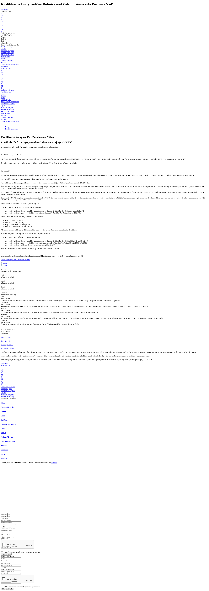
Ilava (3, 428)
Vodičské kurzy (6, 68)
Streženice (4, 450)
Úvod (7, 127)
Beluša (3, 411)
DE (2, 29)
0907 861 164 (5, 341)
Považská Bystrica (7, 407)
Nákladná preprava (7, 51)
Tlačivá (3, 96)
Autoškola (4, 10)
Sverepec (4, 454)
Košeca (3, 433)
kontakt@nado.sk (7, 345)
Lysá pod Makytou (8, 441)
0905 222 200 (5, 337)
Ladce (3, 416)
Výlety (3, 106)
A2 (2, 17)
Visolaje (4, 458)
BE (2, 21)
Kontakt (3, 62)
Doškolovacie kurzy (8, 90)
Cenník (3, 94)
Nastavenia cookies (7, 348)
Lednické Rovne (7, 437)
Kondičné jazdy (6, 92)
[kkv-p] (4, 265)
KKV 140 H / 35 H (7, 111)
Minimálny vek (6, 100)
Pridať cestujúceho (7, 569)
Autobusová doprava (8, 47)
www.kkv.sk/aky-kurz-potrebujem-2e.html (15, 260)
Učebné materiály (7, 117)
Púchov (3, 403)
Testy (3, 98)
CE (2, 25)
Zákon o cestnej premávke (10, 102)
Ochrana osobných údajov (10, 121)
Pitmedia (54, 463)
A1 (2, 15)
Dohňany (4, 420)
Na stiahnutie (5, 57)
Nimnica (4, 445)
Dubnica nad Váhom (8, 424)
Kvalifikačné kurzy (7, 53)
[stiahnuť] (4, 263)
